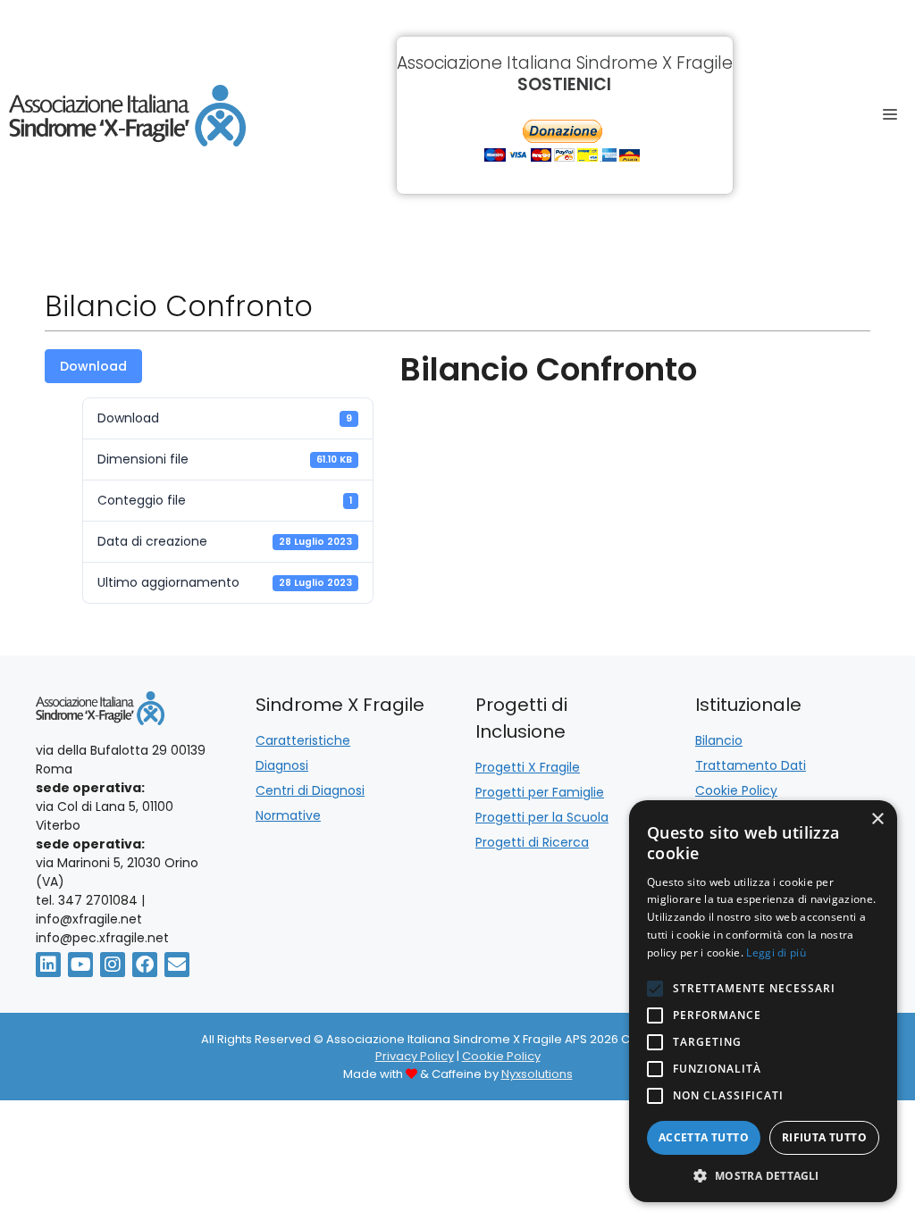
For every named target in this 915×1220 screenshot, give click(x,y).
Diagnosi (282, 765)
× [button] (877, 819)
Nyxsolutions (537, 1073)
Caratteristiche (303, 740)
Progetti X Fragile (527, 767)
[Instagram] (112, 964)
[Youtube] (80, 964)
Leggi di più (776, 952)
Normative (288, 815)
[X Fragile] (127, 115)
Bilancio (719, 740)
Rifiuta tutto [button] (824, 1137)
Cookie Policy (736, 790)
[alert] (763, 1001)
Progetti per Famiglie (539, 792)
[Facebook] (144, 964)
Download (93, 366)
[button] (763, 1175)
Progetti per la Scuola (542, 817)
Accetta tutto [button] (704, 1137)
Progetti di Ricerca (532, 842)
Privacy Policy (414, 1056)
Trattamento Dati (750, 765)
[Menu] (895, 115)
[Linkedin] (48, 964)
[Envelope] (176, 964)
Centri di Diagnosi (310, 790)
